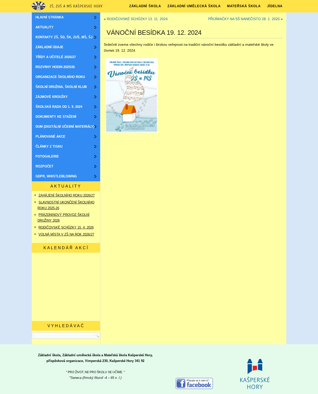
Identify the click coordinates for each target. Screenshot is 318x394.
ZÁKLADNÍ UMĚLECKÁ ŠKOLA (194, 6)
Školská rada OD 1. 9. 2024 (59, 107)
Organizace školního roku (60, 77)
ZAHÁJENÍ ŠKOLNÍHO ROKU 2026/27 (67, 195)
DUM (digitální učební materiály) (65, 126)
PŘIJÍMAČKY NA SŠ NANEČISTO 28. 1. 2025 (244, 19)
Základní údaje (49, 47)
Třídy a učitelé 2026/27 (56, 57)
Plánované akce (50, 136)
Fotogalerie (47, 156)
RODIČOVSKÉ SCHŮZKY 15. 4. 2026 (66, 227)
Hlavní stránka (50, 17)
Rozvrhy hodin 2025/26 (55, 67)
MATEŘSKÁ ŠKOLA (244, 6)
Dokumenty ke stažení (56, 116)
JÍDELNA (274, 6)
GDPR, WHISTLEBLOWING (56, 176)
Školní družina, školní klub (61, 87)
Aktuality (45, 27)
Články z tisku (49, 146)
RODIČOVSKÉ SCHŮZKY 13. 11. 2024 (137, 19)
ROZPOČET (44, 166)
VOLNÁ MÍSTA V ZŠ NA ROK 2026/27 (66, 234)
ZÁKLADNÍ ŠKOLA (145, 6)
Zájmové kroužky (52, 97)
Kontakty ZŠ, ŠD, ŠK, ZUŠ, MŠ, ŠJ (64, 37)
